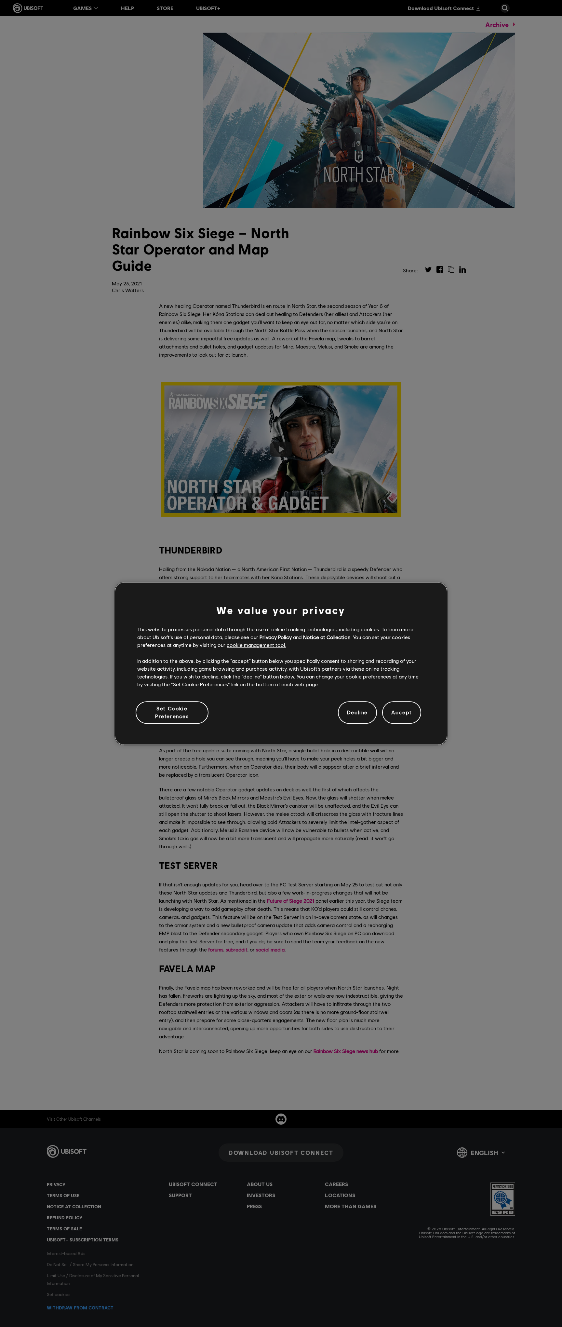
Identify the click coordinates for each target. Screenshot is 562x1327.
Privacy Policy (276, 637)
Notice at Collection (326, 637)
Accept (401, 712)
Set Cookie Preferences (172, 712)
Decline (357, 712)
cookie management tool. (256, 645)
